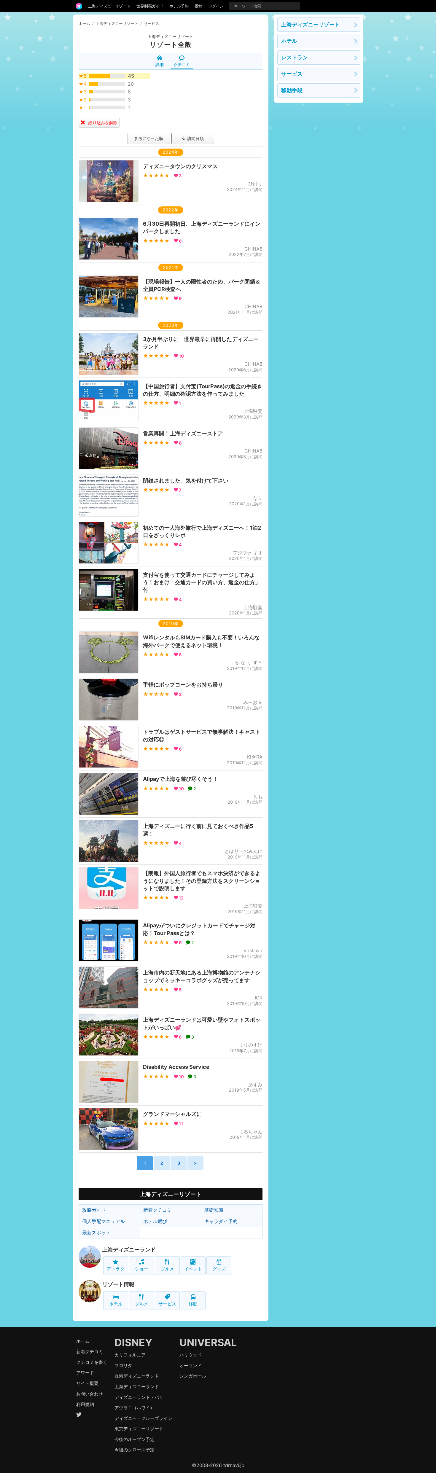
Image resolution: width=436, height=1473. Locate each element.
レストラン (294, 57)
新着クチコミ (157, 1210)
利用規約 (85, 1404)
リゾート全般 (171, 44)
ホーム (84, 23)
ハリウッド (190, 1355)
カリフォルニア (130, 1355)
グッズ (219, 1269)
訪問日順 (195, 138)
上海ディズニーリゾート (109, 6)
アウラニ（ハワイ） (134, 1407)
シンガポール (192, 1376)
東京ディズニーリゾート (138, 1428)
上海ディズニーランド (129, 1249)
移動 (193, 1304)
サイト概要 (87, 1383)
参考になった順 (148, 138)
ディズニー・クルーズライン (143, 1418)
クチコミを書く (91, 1362)
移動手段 (292, 90)
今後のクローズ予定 (134, 1450)
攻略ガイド (94, 1210)
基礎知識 (213, 1210)
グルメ (167, 1269)
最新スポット (96, 1232)
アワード (85, 1372)
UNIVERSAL (208, 1342)
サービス (167, 1304)
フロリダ (123, 1365)
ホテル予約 (179, 6)
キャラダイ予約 (221, 1221)
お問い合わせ (89, 1394)
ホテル (115, 1304)
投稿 (198, 6)
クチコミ (182, 64)
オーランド (190, 1365)
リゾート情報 (118, 1284)
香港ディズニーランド (136, 1376)
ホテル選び (155, 1221)
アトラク (116, 1269)
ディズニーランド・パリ (138, 1397)
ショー (141, 1269)
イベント (193, 1269)
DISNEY (133, 1342)
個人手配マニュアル (103, 1221)
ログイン (216, 6)
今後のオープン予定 (134, 1439)
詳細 (159, 64)
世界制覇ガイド (149, 6)
